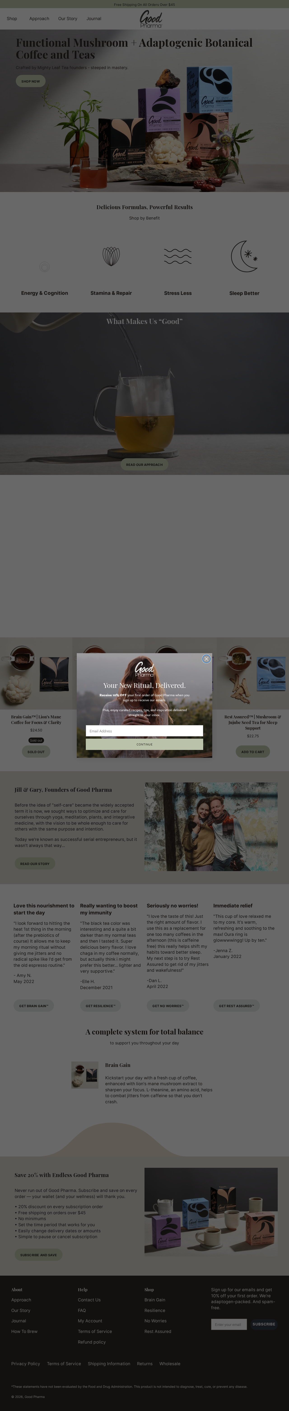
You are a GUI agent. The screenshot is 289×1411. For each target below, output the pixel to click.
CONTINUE (145, 744)
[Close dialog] (206, 659)
